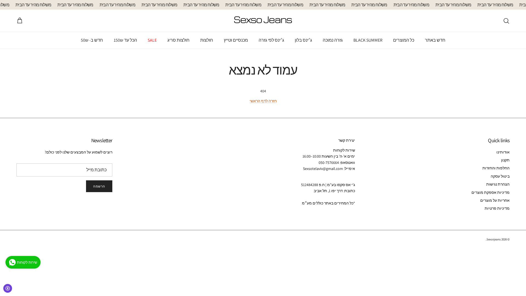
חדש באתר (435, 40)
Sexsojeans (494, 239)
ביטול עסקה (500, 176)
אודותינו (503, 152)
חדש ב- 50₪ (92, 40)
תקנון (505, 160)
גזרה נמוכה (333, 40)
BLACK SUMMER (367, 40)
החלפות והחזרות (496, 168)
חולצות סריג (178, 40)
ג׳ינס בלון (303, 40)
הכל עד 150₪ (125, 40)
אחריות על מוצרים (495, 200)
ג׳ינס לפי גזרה (271, 40)
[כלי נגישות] (7, 288)
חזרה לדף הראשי (263, 100)
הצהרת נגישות (498, 184)
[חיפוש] (506, 21)
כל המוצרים (403, 40)
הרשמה (99, 186)
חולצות (206, 40)
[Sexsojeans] (263, 20)
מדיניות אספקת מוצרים (490, 192)
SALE (152, 40)
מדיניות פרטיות (497, 208)
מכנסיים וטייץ (236, 40)
